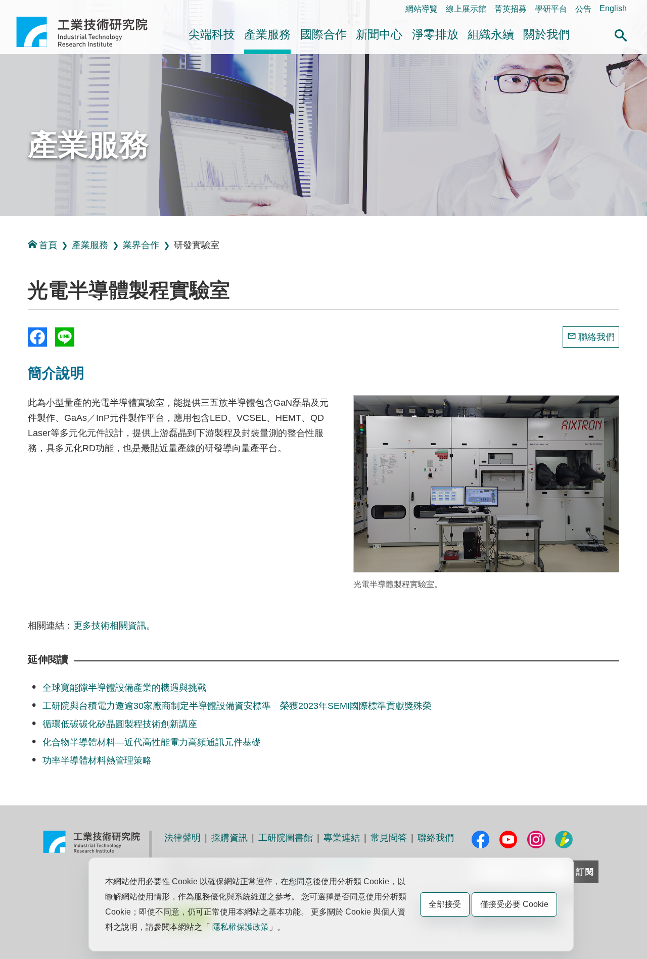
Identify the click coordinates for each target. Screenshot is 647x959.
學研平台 (551, 9)
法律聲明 (182, 838)
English (613, 8)
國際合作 (323, 34)
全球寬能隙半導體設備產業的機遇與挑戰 (124, 688)
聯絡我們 (596, 337)
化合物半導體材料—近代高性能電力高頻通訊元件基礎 (151, 742)
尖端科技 (212, 34)
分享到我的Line (64, 337)
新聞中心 (379, 34)
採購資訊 (229, 838)
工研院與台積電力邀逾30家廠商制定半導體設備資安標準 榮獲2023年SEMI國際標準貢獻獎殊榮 (237, 706)
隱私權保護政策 (240, 927)
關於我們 (546, 34)
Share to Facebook (37, 337)
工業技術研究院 (89, 32)
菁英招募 (510, 9)
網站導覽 (421, 9)
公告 (583, 9)
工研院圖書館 (285, 838)
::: (19, 8)
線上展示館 (466, 9)
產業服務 (267, 34)
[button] (621, 34)
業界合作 (141, 245)
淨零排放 (435, 34)
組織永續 (491, 34)
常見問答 (389, 838)
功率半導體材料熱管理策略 (97, 760)
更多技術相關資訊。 (114, 625)
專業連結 (342, 838)
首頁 (48, 245)
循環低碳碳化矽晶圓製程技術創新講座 (119, 724)
